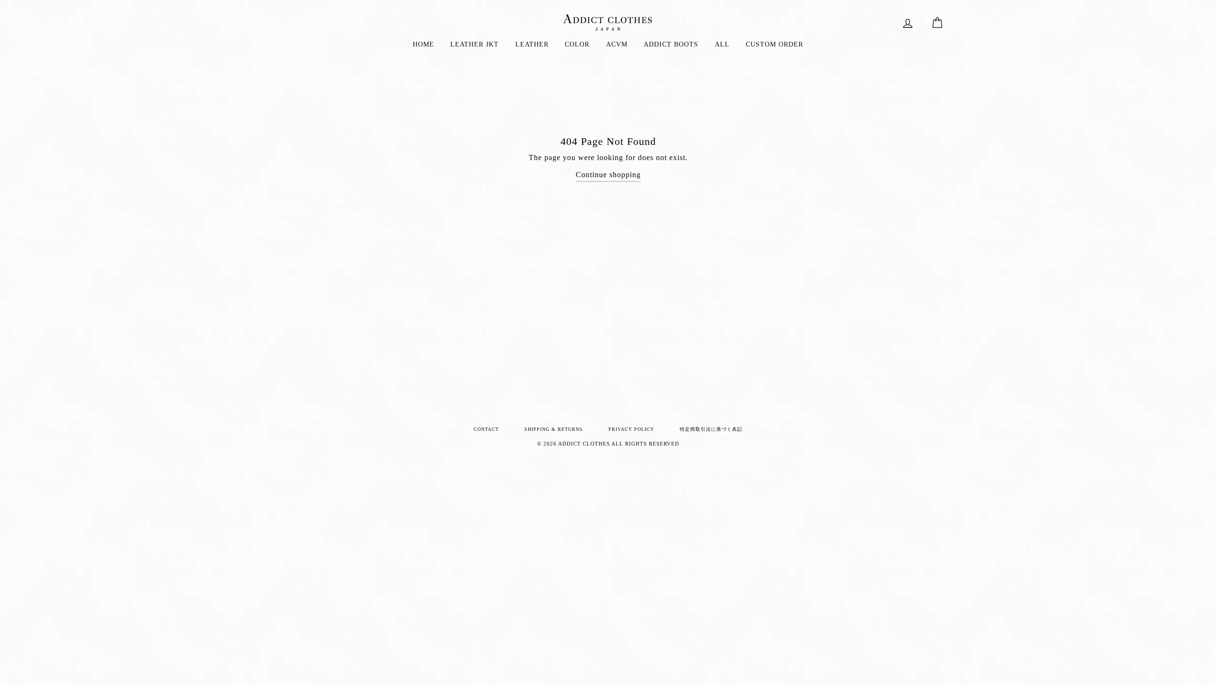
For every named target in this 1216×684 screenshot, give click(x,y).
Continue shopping (608, 175)
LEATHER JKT (474, 44)
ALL (722, 44)
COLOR (577, 44)
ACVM (616, 44)
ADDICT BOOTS (671, 44)
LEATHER (532, 44)
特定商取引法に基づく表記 (711, 429)
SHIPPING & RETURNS (553, 429)
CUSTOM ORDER (774, 44)
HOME (423, 44)
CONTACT (486, 429)
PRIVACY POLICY (631, 429)
